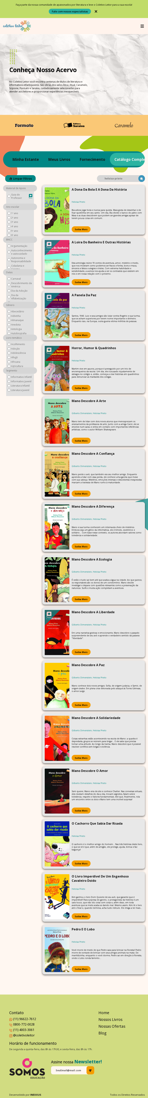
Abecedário (17, 311)
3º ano (14, 222)
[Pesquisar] (141, 178)
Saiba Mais (81, 229)
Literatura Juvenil (20, 390)
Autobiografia (18, 333)
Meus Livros (59, 159)
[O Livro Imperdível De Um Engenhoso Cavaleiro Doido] (57, 896)
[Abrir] (142, 26)
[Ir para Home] (17, 26)
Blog (102, 1033)
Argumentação (19, 246)
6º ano (14, 235)
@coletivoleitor (24, 1035)
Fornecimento (92, 159)
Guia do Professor (16, 196)
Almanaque (17, 320)
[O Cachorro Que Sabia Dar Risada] (57, 843)
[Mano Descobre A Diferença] (57, 526)
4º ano (14, 226)
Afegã (14, 357)
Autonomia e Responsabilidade (21, 259)
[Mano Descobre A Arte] (57, 421)
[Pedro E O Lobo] (57, 949)
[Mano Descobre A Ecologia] (57, 579)
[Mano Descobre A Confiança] (57, 474)
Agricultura (17, 366)
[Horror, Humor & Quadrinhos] (57, 368)
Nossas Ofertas (111, 1026)
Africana (15, 361)
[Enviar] (90, 1070)
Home (103, 1012)
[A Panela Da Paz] (57, 315)
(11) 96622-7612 (24, 1019)
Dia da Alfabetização (18, 297)
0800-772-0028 (23, 1024)
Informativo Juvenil (21, 381)
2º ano (14, 217)
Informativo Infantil (21, 377)
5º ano (14, 231)
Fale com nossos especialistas (70, 11)
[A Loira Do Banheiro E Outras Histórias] (57, 262)
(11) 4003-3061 (23, 1030)
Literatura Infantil (20, 385)
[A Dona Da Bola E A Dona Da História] (57, 210)
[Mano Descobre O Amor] (57, 791)
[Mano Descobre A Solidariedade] (57, 738)
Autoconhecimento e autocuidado (21, 252)
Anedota (16, 324)
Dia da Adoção (19, 290)
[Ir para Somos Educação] (27, 1068)
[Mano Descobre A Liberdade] (57, 632)
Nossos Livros (110, 1019)
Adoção (15, 348)
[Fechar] (95, 11)
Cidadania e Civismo (17, 267)
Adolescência (18, 353)
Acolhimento (18, 344)
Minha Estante (25, 159)
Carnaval (16, 278)
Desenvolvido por (25, 1094)
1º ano (14, 213)
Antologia (16, 329)
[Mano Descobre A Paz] (57, 685)
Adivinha (16, 316)
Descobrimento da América (21, 285)
